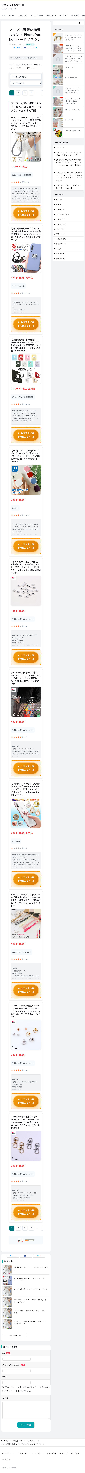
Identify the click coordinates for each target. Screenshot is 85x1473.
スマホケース (61, 219)
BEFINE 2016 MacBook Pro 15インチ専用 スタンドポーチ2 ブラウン (30, 1301)
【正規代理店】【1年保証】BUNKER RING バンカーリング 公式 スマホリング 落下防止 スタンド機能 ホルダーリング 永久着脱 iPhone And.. (26, 345)
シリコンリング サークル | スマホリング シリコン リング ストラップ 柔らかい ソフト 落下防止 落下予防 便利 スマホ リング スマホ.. (26, 678)
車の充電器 (75, 15)
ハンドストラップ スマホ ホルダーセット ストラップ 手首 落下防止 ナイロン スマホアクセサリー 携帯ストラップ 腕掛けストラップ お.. (26, 123)
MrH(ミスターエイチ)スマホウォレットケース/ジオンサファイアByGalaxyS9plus (73, 37)
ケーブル (59, 204)
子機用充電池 (61, 239)
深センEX (15, 508)
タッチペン (60, 229)
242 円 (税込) (18, 1054)
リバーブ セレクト (18, 286)
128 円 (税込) (18, 610)
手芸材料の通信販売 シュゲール (22, 619)
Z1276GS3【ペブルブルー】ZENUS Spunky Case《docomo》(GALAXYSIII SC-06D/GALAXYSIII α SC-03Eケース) (73, 101)
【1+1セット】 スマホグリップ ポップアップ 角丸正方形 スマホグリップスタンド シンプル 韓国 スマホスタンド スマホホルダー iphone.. (25, 456)
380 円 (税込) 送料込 (22, 277)
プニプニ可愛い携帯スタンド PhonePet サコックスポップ (14, 1335)
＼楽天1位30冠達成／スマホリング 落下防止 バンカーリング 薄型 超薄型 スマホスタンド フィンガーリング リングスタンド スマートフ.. (26, 234)
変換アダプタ (61, 234)
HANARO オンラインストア (21, 952)
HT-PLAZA (16, 841)
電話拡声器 (60, 259)
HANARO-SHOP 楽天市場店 (21, 175)
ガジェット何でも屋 (12, 5)
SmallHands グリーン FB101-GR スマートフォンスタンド (31, 1268)
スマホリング (22, 15)
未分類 (58, 249)
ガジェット (60, 200)
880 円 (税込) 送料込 (22, 832)
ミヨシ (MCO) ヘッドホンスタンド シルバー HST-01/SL (29, 1312)
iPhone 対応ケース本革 (72, 130)
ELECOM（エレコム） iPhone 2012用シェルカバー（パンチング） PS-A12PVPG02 (73, 48)
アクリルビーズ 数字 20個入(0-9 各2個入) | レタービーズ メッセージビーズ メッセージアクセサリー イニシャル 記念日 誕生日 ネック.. (26, 567)
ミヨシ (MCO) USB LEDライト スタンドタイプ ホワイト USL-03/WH (30, 1279)
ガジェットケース (37, 15)
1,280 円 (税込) (19, 166)
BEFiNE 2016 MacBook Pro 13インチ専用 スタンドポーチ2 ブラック (30, 1322)
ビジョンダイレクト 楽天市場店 (22, 397)
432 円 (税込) (18, 721)
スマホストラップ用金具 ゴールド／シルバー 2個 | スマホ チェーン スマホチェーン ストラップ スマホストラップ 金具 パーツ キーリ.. (26, 1011)
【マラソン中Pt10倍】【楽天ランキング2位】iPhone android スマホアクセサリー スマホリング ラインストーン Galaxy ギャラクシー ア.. (25, 789)
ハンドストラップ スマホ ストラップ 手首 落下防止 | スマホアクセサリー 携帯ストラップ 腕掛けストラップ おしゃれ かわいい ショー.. (26, 900)
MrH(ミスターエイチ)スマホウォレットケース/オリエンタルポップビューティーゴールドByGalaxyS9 (73, 59)
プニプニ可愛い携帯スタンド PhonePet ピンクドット (30, 1289)
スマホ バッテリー (8, 15)
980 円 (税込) (18, 499)
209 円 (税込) (18, 1165)
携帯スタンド (51, 15)
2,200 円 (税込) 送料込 (23, 388)
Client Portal (6, 1460)
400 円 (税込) (18, 943)
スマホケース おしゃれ (72, 109)
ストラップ (63, 15)
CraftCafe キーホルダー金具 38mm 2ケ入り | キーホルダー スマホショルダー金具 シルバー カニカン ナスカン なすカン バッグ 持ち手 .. (26, 1122)
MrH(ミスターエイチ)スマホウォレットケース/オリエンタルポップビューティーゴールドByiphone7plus (73, 90)
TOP (13, 1441)
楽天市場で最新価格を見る (26, 213)
